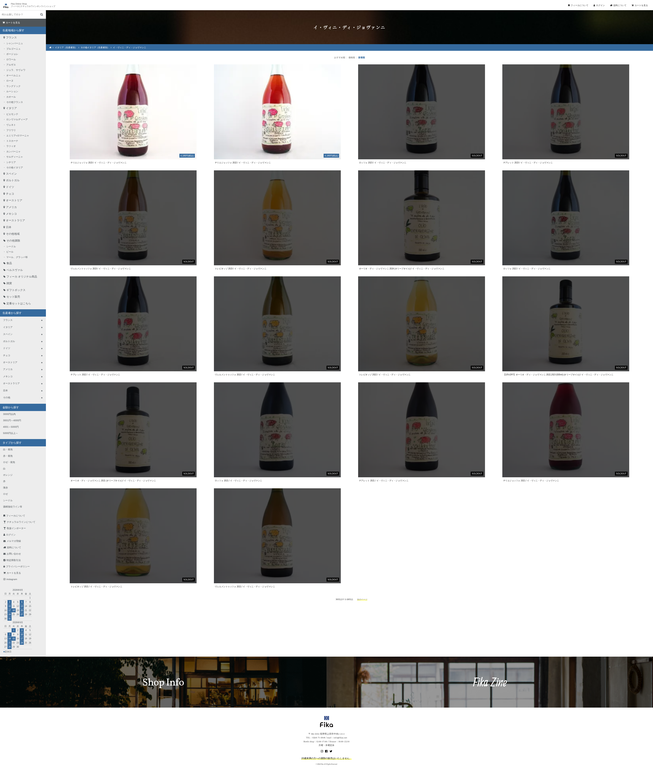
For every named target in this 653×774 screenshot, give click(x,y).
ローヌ (9, 80)
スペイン (11, 173)
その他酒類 (13, 240)
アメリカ (11, 207)
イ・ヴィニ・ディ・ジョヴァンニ (129, 47)
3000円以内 (9, 414)
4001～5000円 (11, 426)
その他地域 (13, 233)
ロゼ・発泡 (9, 462)
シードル (11, 246)
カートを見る (641, 5)
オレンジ (8, 475)
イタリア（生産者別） (66, 47)
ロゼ (5, 494)
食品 (9, 263)
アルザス (11, 64)
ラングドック (13, 86)
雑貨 (9, 283)
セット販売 (13, 296)
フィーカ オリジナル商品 (21, 276)
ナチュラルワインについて (21, 522)
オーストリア (14, 200)
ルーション (12, 91)
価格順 (351, 57)
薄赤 (5, 487)
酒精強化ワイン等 (12, 506)
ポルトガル (13, 180)
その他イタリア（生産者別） (95, 47)
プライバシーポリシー (18, 566)
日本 (8, 227)
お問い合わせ (14, 553)
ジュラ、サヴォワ (15, 70)
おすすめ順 (339, 57)
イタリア (11, 108)
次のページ (362, 599)
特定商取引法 (13, 560)
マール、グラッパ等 (17, 257)
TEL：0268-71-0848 (315, 737)
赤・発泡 (8, 456)
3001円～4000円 (12, 420)
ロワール (11, 59)
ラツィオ (11, 146)
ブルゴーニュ (13, 48)
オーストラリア (15, 220)
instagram (11, 579)
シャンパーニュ (14, 43)
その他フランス (14, 102)
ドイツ (10, 186)
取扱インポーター (16, 528)
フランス (11, 37)
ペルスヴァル (14, 270)
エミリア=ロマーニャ (17, 135)
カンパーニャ (13, 151)
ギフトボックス (16, 290)
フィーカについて (579, 5)
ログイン (600, 5)
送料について (619, 5)
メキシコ (11, 213)
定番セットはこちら (18, 303)
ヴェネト (11, 124)
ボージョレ (12, 54)
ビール (9, 251)
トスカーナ (12, 140)
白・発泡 (8, 449)
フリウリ (11, 130)
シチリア (11, 162)
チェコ (10, 193)
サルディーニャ (14, 156)
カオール (11, 96)
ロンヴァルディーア (17, 119)
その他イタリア (14, 167)
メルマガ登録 (14, 541)
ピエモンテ (12, 114)
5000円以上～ (10, 433)
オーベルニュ (13, 75)
